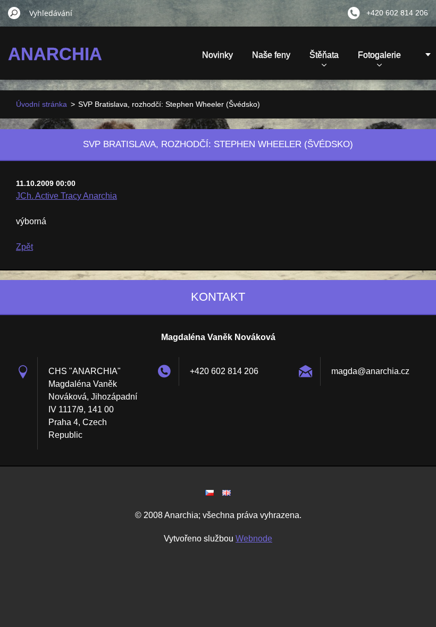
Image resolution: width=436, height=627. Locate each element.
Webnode (254, 538)
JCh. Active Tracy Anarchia (66, 195)
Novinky (217, 55)
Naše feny (271, 55)
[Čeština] (209, 492)
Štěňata (324, 55)
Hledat (14, 12)
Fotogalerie (379, 55)
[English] (226, 492)
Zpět (24, 246)
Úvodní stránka (41, 104)
